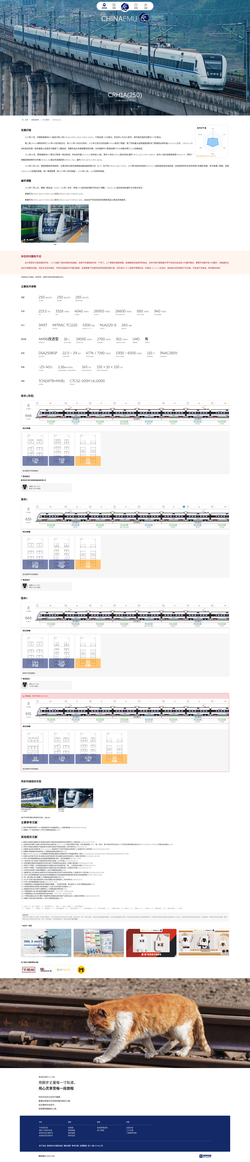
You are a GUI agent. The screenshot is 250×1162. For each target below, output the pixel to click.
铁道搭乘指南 (102, 1128)
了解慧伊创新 (131, 1133)
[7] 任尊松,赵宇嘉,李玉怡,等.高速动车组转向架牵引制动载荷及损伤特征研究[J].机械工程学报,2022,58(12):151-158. (60, 856)
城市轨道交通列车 (46, 1133)
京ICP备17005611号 (95, 1146)
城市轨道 (71, 1136)
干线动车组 (43, 1128)
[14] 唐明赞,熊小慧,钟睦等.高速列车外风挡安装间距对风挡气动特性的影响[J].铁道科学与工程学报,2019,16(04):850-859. (62, 872)
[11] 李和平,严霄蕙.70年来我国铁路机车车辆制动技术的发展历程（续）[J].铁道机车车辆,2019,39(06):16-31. (58, 865)
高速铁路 (71, 1130)
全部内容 (129, 1128)
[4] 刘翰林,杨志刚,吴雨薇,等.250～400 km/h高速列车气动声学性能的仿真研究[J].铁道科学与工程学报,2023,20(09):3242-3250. (65, 849)
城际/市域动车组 (45, 1130)
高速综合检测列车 (46, 1136)
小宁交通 (129, 1130)
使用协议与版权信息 (55, 1146)
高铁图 (70, 1128)
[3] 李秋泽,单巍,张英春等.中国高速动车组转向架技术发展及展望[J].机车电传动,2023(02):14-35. (54, 847)
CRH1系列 (45, 120)
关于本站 (74, 919)
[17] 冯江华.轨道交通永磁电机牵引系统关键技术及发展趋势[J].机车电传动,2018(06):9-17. (52, 880)
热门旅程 (100, 1130)
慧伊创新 (42, 1156)
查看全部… (47, 817)
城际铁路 (71, 1133)
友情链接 (83, 1146)
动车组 (104, 8)
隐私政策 (67, 1146)
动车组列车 (35, 120)
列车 (40, 1122)
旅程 (136, 8)
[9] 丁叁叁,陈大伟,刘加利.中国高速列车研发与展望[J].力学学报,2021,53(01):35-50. (49, 861)
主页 (26, 120)
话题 (145, 8)
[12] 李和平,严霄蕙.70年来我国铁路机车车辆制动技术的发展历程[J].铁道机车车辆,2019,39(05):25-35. (56, 868)
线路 (114, 8)
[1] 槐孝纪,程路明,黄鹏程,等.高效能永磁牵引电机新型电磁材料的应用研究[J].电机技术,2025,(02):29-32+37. (58, 842)
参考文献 (75, 1146)
